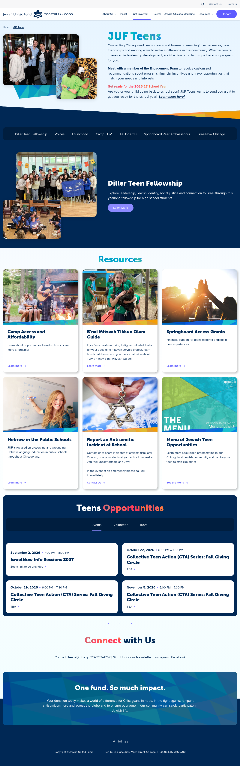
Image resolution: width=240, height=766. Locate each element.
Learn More (120, 207)
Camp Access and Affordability (26, 334)
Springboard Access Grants (195, 331)
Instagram (161, 657)
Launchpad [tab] (80, 134)
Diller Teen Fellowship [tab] (31, 134)
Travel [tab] (144, 524)
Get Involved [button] (140, 14)
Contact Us (215, 4)
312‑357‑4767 (100, 657)
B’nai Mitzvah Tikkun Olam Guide (116, 334)
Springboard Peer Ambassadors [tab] (167, 134)
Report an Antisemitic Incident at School (110, 442)
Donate (226, 14)
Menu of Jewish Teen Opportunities (189, 442)
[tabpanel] (120, 195)
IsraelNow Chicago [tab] (211, 134)
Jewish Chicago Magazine (179, 14)
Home (6, 27)
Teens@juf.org (78, 657)
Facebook (178, 657)
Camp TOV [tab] (104, 134)
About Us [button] (108, 14)
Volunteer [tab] (120, 524)
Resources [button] (204, 14)
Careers (232, 4)
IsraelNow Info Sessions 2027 (42, 559)
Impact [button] (123, 14)
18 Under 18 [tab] (128, 134)
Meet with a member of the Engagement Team (143, 68)
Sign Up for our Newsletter (132, 657)
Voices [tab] (59, 134)
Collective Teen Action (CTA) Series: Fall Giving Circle (178, 559)
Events (157, 14)
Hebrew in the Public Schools (39, 439)
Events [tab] (96, 524)
